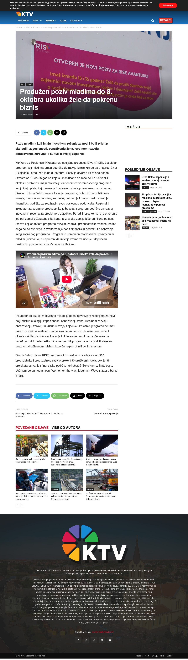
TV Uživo (132, 126)
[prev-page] (17, 505)
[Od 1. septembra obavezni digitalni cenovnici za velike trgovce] (32, 446)
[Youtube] (110, 640)
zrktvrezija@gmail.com (102, 632)
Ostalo (169, 656)
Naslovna (19, 27)
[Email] (57, 132)
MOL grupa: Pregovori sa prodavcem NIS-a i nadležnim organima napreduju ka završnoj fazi (32, 496)
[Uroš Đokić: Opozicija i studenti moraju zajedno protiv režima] (132, 182)
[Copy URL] (64, 132)
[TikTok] (94, 640)
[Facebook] (37, 132)
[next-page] (22, 505)
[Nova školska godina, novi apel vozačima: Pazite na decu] (132, 223)
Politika (145, 187)
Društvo (145, 228)
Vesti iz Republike (149, 212)
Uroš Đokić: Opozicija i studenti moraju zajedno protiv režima (156, 180)
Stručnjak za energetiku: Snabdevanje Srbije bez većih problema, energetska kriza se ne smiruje (66, 462)
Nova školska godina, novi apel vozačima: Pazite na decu (157, 221)
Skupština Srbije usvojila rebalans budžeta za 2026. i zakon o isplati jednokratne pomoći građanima (157, 201)
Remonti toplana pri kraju (106, 413)
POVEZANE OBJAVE (32, 427)
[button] (152, 20)
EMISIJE (155, 656)
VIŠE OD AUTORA (66, 427)
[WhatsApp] (50, 132)
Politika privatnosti (27, 5)
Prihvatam (168, 5)
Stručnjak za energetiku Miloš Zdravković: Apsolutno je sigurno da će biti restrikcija (101, 496)
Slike (162, 656)
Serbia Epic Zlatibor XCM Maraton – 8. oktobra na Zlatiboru (39, 415)
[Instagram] (86, 640)
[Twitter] (43, 132)
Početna (139, 656)
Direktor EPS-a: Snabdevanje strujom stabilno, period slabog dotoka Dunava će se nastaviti (66, 496)
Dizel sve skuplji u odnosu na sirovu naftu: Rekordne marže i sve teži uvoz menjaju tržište (101, 462)
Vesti (28, 27)
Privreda (36, 27)
